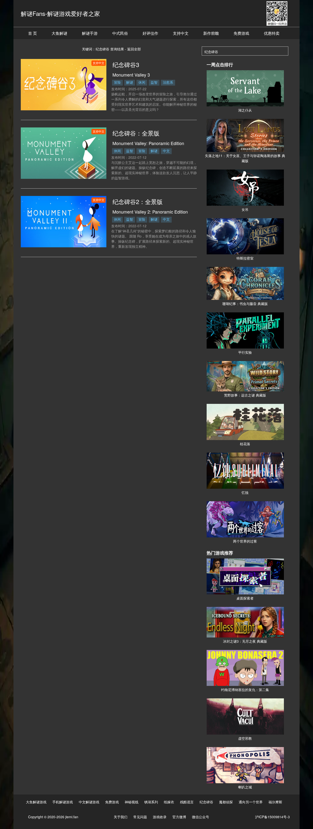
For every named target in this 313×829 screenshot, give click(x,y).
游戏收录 (160, 816)
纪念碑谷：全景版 (135, 133)
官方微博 (179, 816)
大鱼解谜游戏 (36, 801)
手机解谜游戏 (62, 801)
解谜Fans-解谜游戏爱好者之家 (60, 13)
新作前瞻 (211, 33)
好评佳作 (150, 33)
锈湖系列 (151, 801)
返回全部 (134, 48)
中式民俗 (120, 33)
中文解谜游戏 (89, 801)
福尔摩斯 (275, 801)
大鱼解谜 (59, 33)
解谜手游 (90, 33)
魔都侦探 (226, 801)
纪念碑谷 (206, 801)
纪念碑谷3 (125, 64)
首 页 (32, 33)
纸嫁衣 (169, 801)
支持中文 (181, 33)
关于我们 (120, 816)
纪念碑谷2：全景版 (137, 201)
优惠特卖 (271, 33)
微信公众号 (200, 816)
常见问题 (140, 816)
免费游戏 (241, 33)
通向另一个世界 (251, 801)
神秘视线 (131, 801)
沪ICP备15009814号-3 (272, 816)
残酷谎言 (187, 801)
